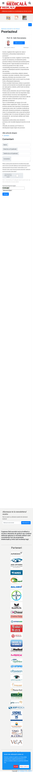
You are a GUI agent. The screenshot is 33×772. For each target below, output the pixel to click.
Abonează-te (26, 522)
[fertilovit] (8, 17)
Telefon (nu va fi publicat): (11, 153)
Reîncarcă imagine (7, 190)
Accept (16, 766)
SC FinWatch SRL (22, 771)
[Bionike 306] (16, 17)
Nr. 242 (13, 28)
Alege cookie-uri (24, 766)
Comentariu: (7, 159)
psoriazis (6, 135)
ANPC (30, 771)
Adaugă (6, 194)
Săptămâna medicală (6, 28)
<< (30, 24)
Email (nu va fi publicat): (10, 149)
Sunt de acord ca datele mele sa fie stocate (8, 176)
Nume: (5, 145)
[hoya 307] (24, 17)
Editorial (18, 28)
